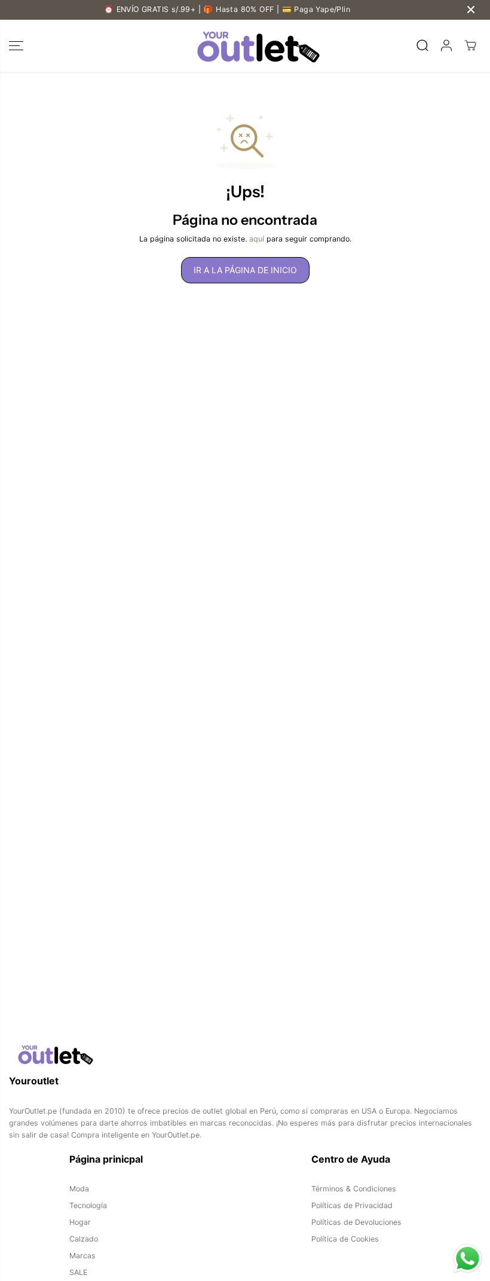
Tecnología (88, 1205)
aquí (256, 238)
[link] (245, 1054)
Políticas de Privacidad (352, 1205)
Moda (79, 1188)
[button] (16, 46)
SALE (78, 1272)
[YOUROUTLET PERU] (242, 46)
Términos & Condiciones (353, 1188)
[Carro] (470, 45)
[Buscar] (422, 45)
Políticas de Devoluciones (356, 1222)
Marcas (82, 1255)
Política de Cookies (345, 1238)
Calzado (83, 1238)
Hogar (80, 1222)
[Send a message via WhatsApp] (467, 1258)
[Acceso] (446, 45)
